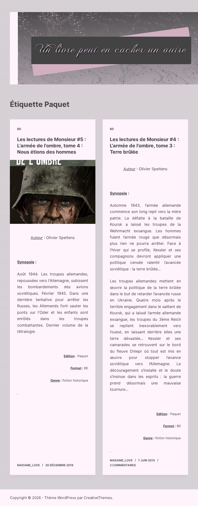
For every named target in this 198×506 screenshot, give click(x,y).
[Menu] (178, 48)
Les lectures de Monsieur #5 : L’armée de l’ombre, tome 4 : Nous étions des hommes (51, 146)
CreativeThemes (98, 497)
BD (19, 129)
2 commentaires (123, 465)
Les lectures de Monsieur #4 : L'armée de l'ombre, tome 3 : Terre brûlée (144, 146)
